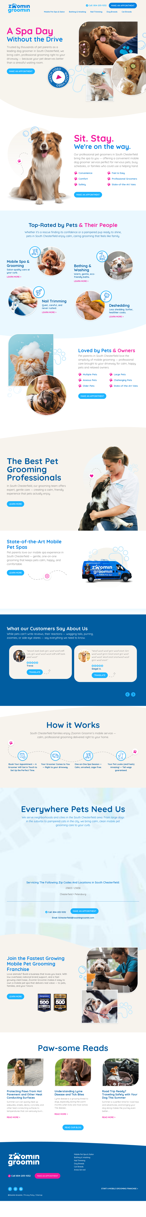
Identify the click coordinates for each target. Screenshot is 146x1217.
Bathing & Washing (82, 1157)
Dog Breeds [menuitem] (112, 12)
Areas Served (79, 1170)
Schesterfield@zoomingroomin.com (76, 917)
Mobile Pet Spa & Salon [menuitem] (54, 12)
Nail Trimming (79, 1160)
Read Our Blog (73, 1127)
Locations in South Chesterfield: (99, 882)
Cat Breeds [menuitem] (127, 12)
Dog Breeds (79, 1163)
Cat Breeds (78, 1167)
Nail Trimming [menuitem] (96, 12)
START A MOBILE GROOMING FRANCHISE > (119, 1188)
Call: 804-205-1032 (57, 912)
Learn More (15, 504)
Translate (34, 672)
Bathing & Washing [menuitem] (77, 12)
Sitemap (39, 1195)
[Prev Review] (127, 694)
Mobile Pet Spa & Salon (84, 1154)
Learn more (15, 996)
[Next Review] (133, 694)
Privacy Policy (29, 1195)
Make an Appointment (122, 5)
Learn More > (14, 276)
